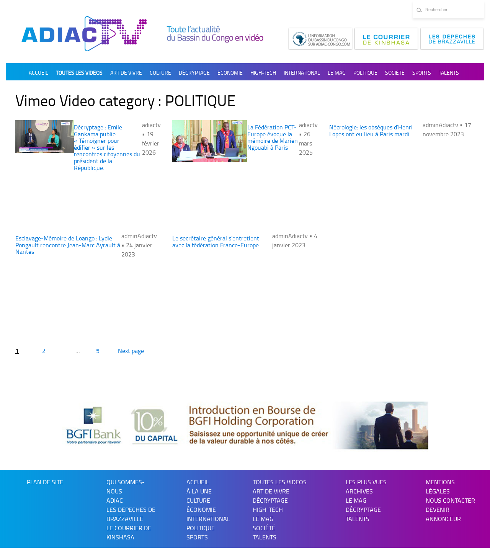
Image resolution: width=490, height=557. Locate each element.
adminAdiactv (441, 125)
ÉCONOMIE (230, 72)
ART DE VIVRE (126, 72)
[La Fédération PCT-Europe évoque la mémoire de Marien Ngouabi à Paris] (209, 141)
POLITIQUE (365, 72)
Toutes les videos (79, 72)
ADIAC (114, 500)
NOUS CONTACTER (450, 500)
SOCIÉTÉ (395, 72)
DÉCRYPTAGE (194, 72)
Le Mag (337, 72)
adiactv (151, 125)
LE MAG (356, 500)
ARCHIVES (359, 491)
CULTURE (160, 72)
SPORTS (421, 72)
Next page (131, 350)
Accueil (38, 72)
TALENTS (449, 72)
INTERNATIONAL (302, 72)
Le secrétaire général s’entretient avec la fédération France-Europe (215, 241)
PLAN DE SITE (45, 482)
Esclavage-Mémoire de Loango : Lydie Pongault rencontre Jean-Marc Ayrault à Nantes (67, 245)
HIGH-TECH (263, 72)
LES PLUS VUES (366, 482)
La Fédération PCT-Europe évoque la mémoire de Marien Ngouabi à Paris (272, 137)
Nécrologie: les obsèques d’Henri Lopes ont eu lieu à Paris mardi (371, 130)
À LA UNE (199, 491)
